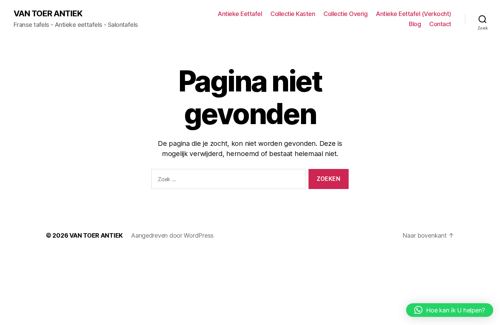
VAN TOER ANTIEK (48, 14)
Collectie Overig (345, 13)
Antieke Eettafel (240, 13)
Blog (415, 24)
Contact (440, 24)
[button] (449, 310)
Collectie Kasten (292, 13)
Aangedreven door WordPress (172, 235)
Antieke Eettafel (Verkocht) (413, 13)
